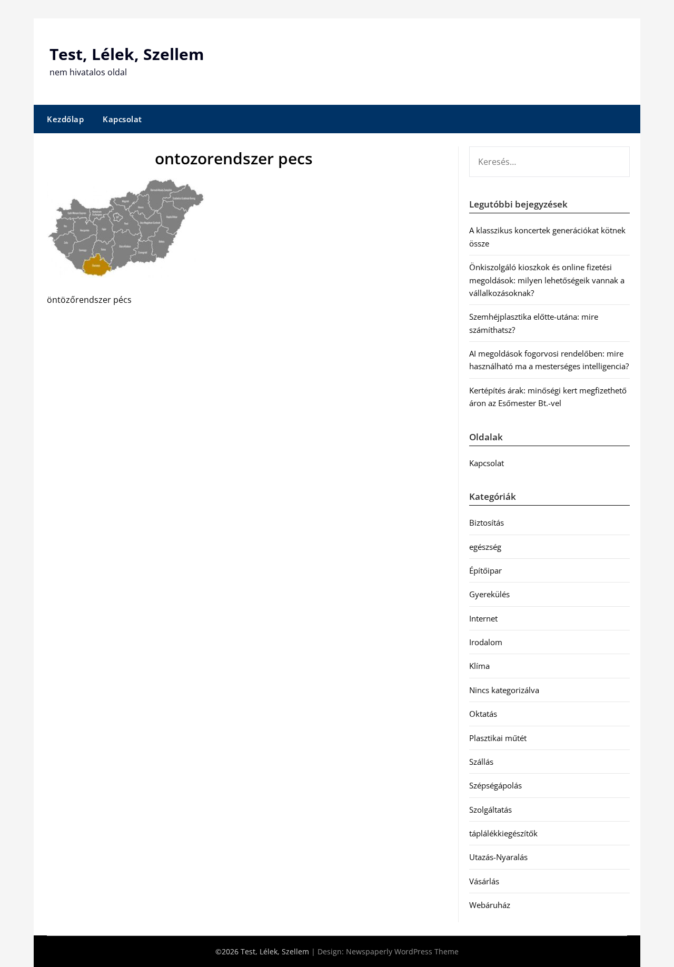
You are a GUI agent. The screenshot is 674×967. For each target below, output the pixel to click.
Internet (483, 618)
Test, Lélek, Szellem (126, 54)
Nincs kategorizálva (504, 690)
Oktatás (483, 713)
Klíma (479, 665)
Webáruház (489, 905)
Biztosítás (486, 522)
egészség (485, 546)
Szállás (481, 761)
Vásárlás (484, 881)
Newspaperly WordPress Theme (402, 951)
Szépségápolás (495, 785)
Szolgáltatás (490, 809)
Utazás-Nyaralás (498, 857)
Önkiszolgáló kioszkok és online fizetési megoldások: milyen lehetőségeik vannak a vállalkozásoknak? (547, 280)
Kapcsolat (122, 119)
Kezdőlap (65, 119)
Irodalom (485, 642)
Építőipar (485, 570)
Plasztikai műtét (498, 738)
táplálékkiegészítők (503, 833)
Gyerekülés (489, 594)
